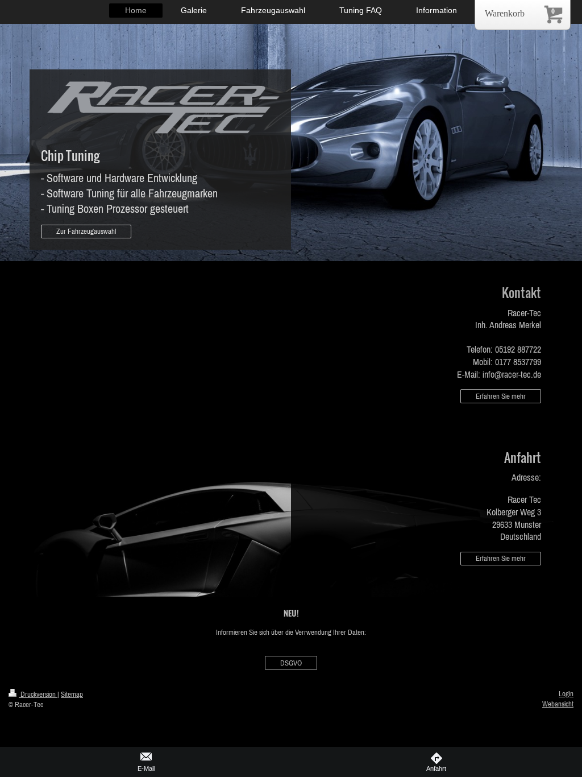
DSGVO (291, 663)
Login (566, 693)
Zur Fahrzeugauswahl (86, 231)
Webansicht (557, 704)
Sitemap (72, 694)
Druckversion (38, 694)
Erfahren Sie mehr (501, 396)
